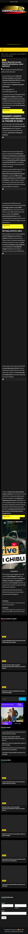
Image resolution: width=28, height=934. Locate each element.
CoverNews (13, 931)
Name (3, 903)
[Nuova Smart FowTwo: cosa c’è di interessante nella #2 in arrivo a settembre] (14, 848)
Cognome (17, 908)
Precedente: (13, 603)
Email (3, 910)
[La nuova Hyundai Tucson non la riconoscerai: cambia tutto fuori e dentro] (14, 630)
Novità (4, 60)
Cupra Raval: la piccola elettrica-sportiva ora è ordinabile (13, 753)
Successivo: (13, 609)
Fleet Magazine (13, 594)
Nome (3, 908)
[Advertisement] (14, 29)
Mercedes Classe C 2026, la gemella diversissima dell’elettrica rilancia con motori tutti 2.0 (13, 666)
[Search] (26, 49)
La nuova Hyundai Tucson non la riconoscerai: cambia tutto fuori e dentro (13, 641)
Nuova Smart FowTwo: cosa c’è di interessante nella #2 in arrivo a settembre (13, 748)
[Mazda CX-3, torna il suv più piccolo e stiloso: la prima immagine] (14, 680)
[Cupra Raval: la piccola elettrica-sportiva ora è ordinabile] (14, 874)
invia (4, 917)
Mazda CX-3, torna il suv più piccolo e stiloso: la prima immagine (14, 744)
